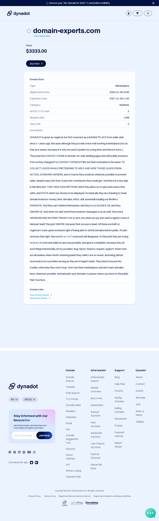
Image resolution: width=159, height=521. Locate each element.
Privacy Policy (34, 496)
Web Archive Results (39, 295)
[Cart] (137, 13)
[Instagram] (14, 452)
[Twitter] (24, 452)
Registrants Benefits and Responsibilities (112, 496)
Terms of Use (50, 496)
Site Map (140, 397)
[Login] (128, 13)
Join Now (44, 435)
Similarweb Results (39, 298)
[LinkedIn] (19, 452)
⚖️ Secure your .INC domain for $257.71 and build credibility (78, 2)
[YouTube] (29, 452)
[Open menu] (148, 13)
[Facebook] (10, 452)
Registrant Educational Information (75, 496)
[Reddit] (34, 452)
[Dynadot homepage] (18, 13)
